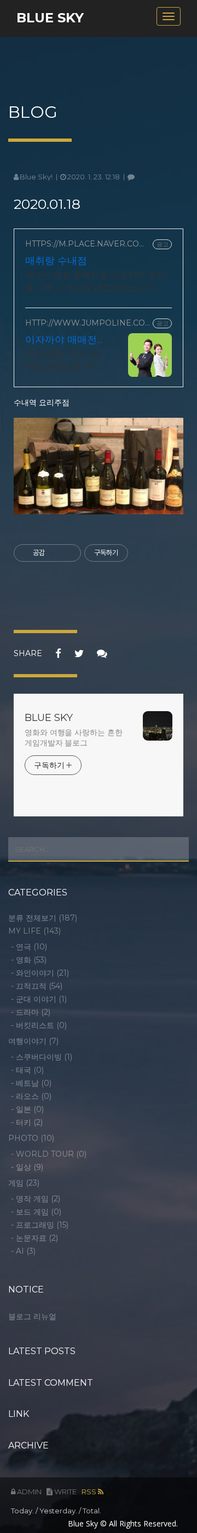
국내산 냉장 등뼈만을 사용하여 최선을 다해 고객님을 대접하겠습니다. (95, 281)
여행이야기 (33, 1041)
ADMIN (28, 1491)
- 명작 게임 (35, 1199)
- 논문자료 (34, 1238)
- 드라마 (30, 1012)
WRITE (65, 1491)
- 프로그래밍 (39, 1225)
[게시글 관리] (69, 553)
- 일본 (27, 1109)
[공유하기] (55, 553)
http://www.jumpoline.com (85, 323)
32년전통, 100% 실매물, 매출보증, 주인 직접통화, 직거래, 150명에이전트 (64, 360)
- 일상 (27, 1167)
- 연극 (29, 947)
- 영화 (29, 960)
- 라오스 (31, 1096)
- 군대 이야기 (39, 999)
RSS (90, 1491)
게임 (23, 1183)
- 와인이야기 (40, 973)
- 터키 (27, 1122)
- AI (23, 1251)
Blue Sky (50, 18)
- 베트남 (31, 1083)
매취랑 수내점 (56, 261)
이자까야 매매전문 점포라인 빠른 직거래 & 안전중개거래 (62, 340)
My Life (34, 931)
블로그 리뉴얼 (32, 1316)
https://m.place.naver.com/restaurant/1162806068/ (87, 244)
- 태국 (27, 1070)
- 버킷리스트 (39, 1025)
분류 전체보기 (42, 918)
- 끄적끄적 (36, 986)
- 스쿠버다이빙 (41, 1057)
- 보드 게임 (36, 1212)
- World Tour (48, 1154)
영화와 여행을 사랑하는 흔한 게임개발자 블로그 (74, 738)
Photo (31, 1138)
